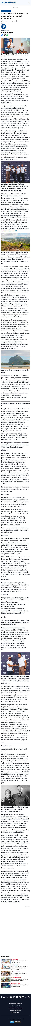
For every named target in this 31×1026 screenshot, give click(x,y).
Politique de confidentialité (15, 1008)
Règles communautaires (15, 1003)
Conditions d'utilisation (15, 1006)
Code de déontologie (15, 1010)
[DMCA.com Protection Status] (15, 1022)
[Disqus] (15, 932)
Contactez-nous (15, 1012)
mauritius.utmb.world (9, 231)
